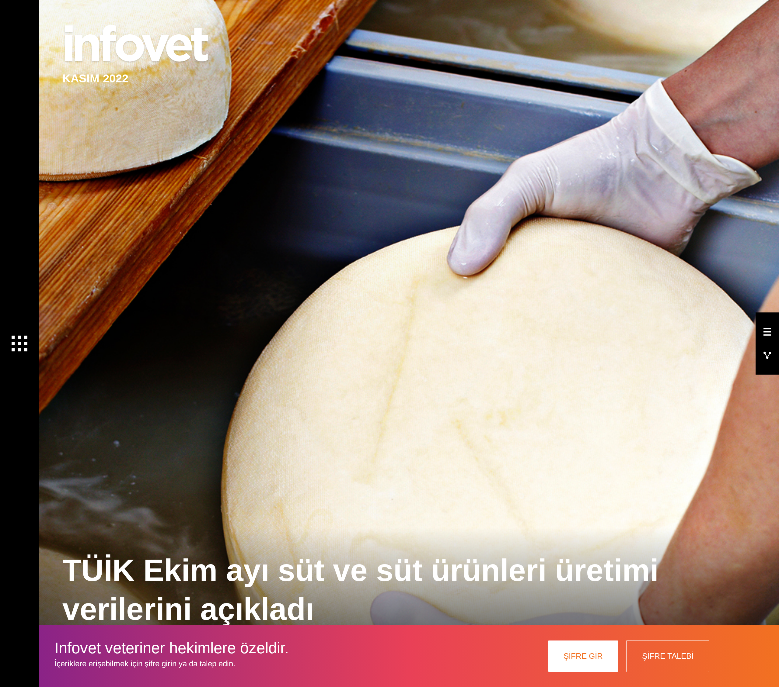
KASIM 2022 (95, 78)
